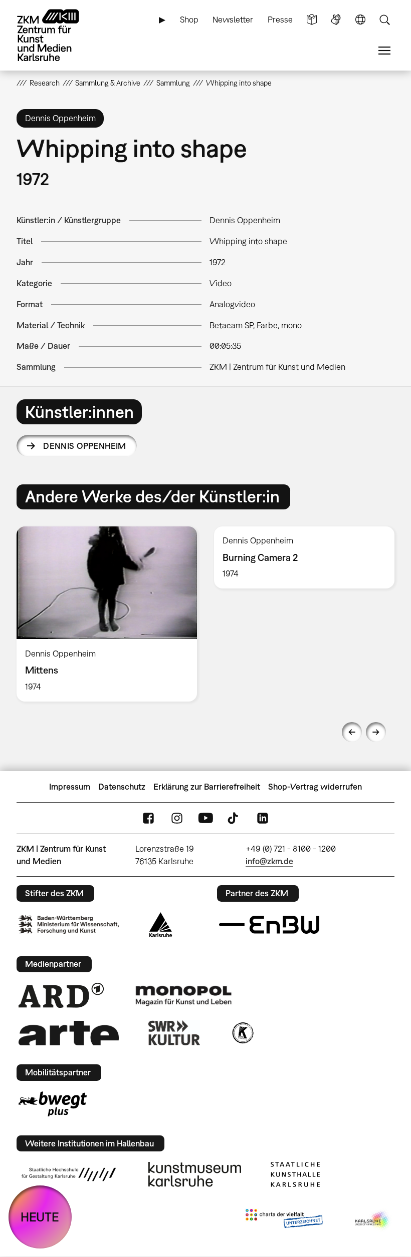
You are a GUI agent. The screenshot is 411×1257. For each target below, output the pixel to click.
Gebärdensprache (336, 20)
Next (376, 732)
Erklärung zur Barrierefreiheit (206, 787)
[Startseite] (57, 35)
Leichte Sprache (312, 20)
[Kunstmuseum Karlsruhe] (194, 1174)
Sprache (360, 20)
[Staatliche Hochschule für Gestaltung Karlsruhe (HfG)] (69, 1174)
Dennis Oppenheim (84, 446)
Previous (352, 732)
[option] (107, 614)
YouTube (205, 818)
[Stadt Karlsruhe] (160, 924)
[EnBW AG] (269, 925)
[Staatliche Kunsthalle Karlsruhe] (295, 1174)
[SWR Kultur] (174, 1032)
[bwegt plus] (53, 1103)
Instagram (177, 818)
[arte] (69, 1033)
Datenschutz (121, 787)
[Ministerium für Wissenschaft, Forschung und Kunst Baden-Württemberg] (69, 924)
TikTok (234, 818)
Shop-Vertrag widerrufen (315, 787)
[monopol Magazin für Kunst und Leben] (183, 995)
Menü (384, 51)
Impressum (69, 787)
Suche (384, 20)
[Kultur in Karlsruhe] (242, 1032)
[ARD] (61, 995)
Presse (280, 20)
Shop (189, 20)
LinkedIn (263, 818)
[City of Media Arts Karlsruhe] (373, 1220)
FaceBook (148, 818)
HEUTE (40, 1216)
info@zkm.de (269, 861)
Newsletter (233, 20)
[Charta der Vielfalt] (284, 1220)
